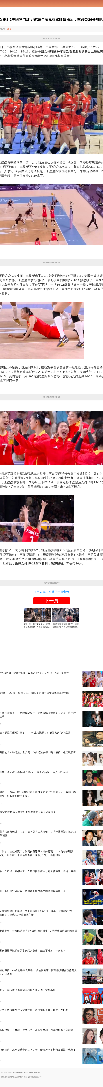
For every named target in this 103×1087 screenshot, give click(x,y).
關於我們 (5, 1077)
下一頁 (51, 600)
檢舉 (9, 29)
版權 (30, 1077)
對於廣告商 (37, 1077)
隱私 (25, 1077)
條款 (21, 1077)
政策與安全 (14, 1077)
